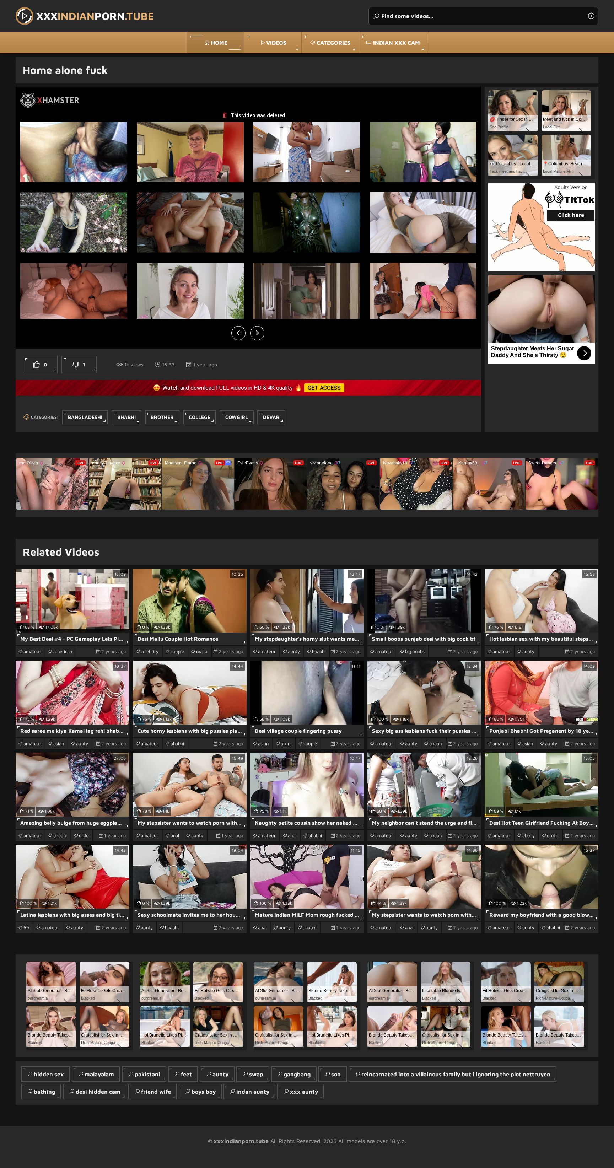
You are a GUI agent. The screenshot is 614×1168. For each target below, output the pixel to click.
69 (26, 927)
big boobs (415, 651)
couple (177, 651)
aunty (294, 651)
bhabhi (126, 417)
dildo (83, 835)
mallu (202, 651)
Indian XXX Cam (396, 42)
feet (186, 1074)
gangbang (297, 1074)
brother (162, 417)
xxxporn (95, 16)
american (62, 651)
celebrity (149, 651)
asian (58, 743)
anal (175, 835)
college (199, 417)
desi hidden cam (98, 1091)
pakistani (147, 1074)
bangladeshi (85, 417)
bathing (44, 1091)
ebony (528, 835)
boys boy (204, 1091)
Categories (333, 42)
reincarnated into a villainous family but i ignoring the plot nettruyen (455, 1074)
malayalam (99, 1074)
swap (256, 1074)
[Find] (591, 16)
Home (219, 42)
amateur (32, 651)
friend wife (156, 1091)
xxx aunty (304, 1091)
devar (271, 417)
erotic (553, 835)
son (336, 1074)
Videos (276, 42)
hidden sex (49, 1074)
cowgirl (236, 417)
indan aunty (252, 1091)
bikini (286, 743)
